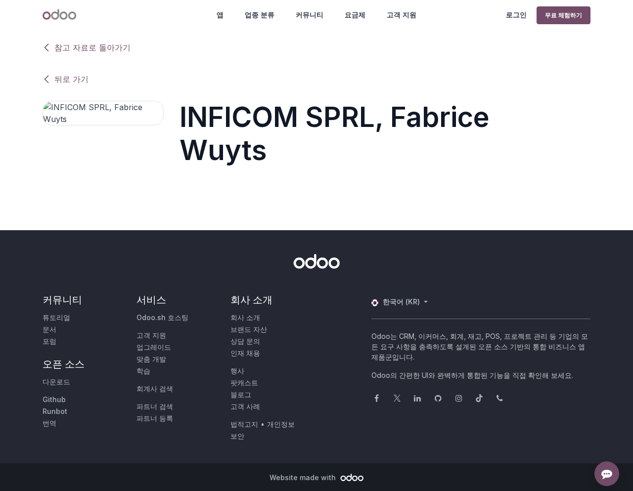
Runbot (55, 411)
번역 (49, 423)
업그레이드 (153, 347)
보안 (237, 436)
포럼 (49, 341)
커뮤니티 (309, 14)
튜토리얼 (56, 317)
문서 (49, 329)
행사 (237, 371)
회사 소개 (245, 317)
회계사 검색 (154, 388)
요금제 (355, 14)
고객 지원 (401, 14)
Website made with (304, 477)
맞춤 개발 (151, 359)
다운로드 (56, 381)
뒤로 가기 (71, 79)
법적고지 (244, 424)
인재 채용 (245, 353)
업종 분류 (259, 14)
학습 (143, 371)
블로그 (240, 394)
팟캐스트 (244, 382)
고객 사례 (245, 406)
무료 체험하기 (563, 15)
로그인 (516, 14)
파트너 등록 (154, 418)
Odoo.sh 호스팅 (162, 317)
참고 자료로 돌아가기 (92, 47)
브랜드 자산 (248, 329)
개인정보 (281, 424)
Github (54, 399)
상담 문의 (245, 341)
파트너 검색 (154, 406)
